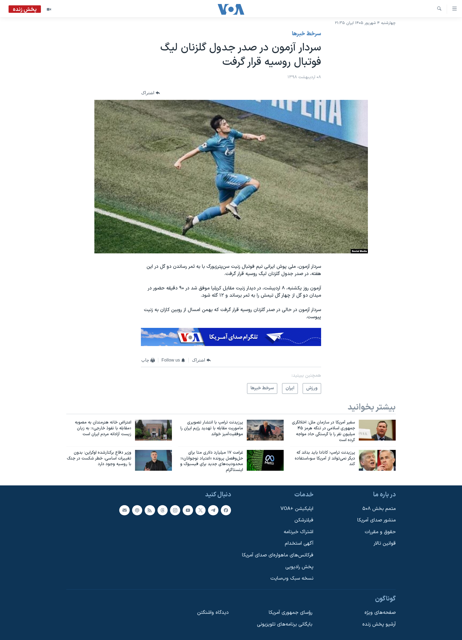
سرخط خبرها (306, 34)
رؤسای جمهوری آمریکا (290, 612)
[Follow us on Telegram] (213, 510)
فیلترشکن (303, 520)
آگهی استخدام (299, 543)
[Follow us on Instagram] (175, 510)
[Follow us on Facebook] (226, 510)
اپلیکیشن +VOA (296, 508)
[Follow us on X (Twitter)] (200, 510)
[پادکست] (137, 510)
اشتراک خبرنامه (298, 532)
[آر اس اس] (150, 510)
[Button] (150, 93)
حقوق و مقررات (380, 532)
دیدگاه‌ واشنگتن (213, 612)
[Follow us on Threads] (162, 510)
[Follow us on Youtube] (188, 510)
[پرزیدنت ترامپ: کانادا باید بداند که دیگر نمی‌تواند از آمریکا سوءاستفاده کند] (377, 460)
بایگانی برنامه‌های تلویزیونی (284, 624)
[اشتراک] (124, 510)
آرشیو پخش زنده (379, 624)
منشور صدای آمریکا (376, 520)
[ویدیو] (49, 9)
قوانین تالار (385, 543)
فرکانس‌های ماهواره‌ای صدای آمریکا (277, 555)
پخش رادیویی (299, 567)
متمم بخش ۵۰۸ (379, 508)
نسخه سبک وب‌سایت (291, 578)
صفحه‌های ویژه (380, 612)
